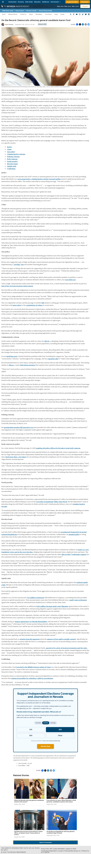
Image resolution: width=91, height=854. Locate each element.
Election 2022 (42, 24)
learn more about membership (51, 740)
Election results (31, 10)
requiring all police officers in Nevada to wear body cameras (58, 448)
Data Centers (20, 10)
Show (45, 842)
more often (17, 305)
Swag (56, 14)
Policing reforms (13, 157)
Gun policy (11, 152)
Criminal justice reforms (16, 154)
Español (85, 6)
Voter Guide (29, 2)
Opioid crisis (11, 166)
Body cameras (12, 159)
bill (43, 303)
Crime (9, 149)
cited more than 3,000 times (15, 457)
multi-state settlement (78, 600)
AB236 (46, 341)
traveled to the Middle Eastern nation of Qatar (33, 667)
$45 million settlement (35, 598)
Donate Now (45, 746)
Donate (62, 14)
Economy (21, 2)
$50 (30, 735)
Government (12, 2)
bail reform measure (27, 365)
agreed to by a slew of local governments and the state (66, 648)
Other (60, 735)
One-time (38, 722)
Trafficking (11, 169)
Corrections (48, 14)
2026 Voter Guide (7, 10)
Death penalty (12, 161)
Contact (55, 848)
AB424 (11, 365)
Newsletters (84, 2)
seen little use (70, 280)
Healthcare (45, 2)
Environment (55, 2)
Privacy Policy (45, 848)
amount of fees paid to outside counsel (61, 639)
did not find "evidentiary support (74, 554)
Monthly (45, 722)
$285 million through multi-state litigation (52, 606)
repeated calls (53, 359)
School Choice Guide (45, 10)
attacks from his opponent (30, 639)
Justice (9, 147)
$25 (60, 729)
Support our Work (71, 848)
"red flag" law (18, 264)
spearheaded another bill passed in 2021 (19, 427)
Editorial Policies (12, 14)
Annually (52, 722)
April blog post (11, 356)
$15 (31, 729)
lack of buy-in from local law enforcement (17, 286)
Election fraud (12, 164)
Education (37, 2)
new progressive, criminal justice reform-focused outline (39, 179)
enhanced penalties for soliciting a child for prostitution (32, 678)
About (3, 14)
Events (31, 14)
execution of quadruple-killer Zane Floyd (51, 502)
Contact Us (23, 14)
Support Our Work (72, 2)
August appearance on (31, 621)
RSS (51, 848)
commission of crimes (34, 305)
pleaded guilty (74, 534)
